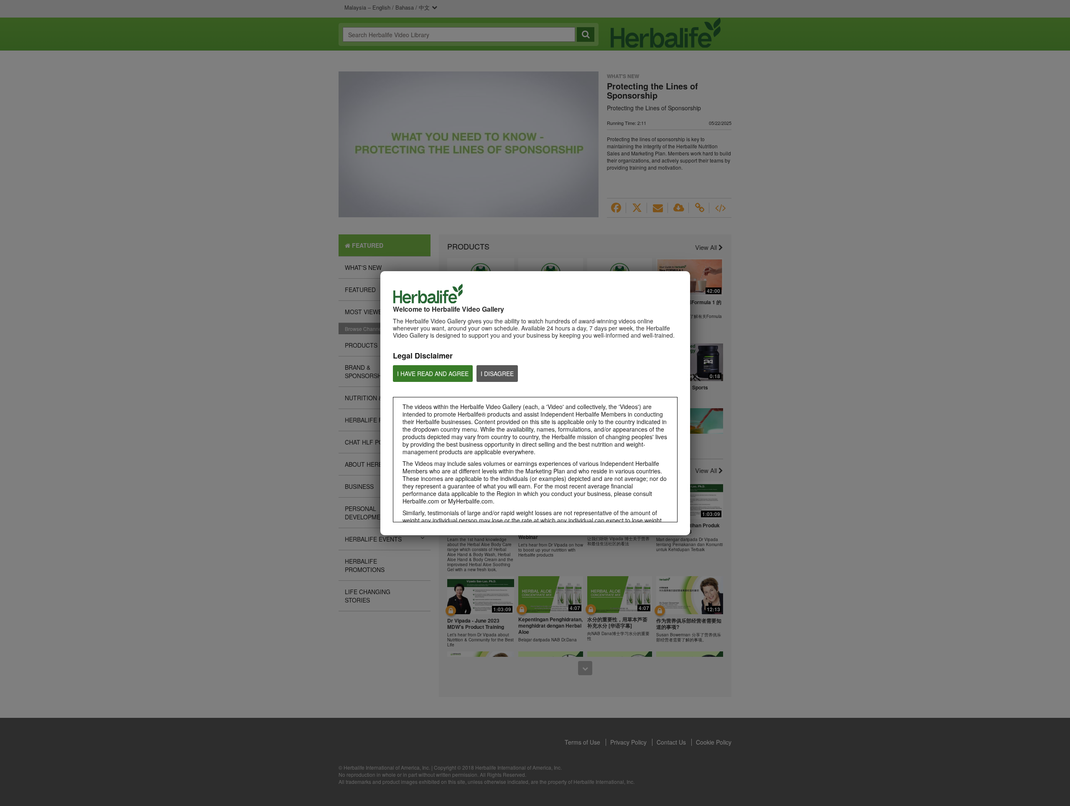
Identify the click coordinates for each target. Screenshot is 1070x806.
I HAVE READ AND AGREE (433, 373)
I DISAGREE (497, 373)
